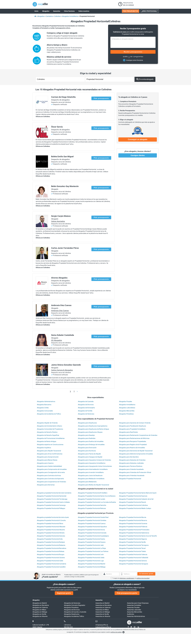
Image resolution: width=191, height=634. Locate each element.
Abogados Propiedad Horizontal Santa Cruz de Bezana (96, 496)
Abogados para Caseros (45, 463)
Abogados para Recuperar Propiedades (132, 441)
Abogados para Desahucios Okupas (90, 432)
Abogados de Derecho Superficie (48, 435)
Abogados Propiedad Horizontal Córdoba (92, 520)
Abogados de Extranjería (86, 408)
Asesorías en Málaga (103, 612)
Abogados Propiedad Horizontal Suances (133, 496)
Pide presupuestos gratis (127, 593)
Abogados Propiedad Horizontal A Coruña (51, 520)
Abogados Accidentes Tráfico (74, 616)
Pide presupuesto (101, 98)
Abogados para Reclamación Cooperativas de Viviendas (138, 435)
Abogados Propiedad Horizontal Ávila (50, 539)
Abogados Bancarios (44, 404)
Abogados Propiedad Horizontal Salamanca (134, 533)
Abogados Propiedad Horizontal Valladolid (133, 557)
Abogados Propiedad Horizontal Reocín (132, 502)
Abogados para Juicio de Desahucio (90, 475)
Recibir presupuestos (133, 52)
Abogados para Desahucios (87, 423)
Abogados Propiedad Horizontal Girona (91, 530)
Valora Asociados (58, 221)
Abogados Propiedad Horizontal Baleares (51, 545)
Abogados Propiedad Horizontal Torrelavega (52, 499)
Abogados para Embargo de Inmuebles (91, 444)
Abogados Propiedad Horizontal (130, 478)
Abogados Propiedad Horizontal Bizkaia (50, 551)
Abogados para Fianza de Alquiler (89, 454)
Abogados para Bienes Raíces (47, 460)
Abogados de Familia (85, 411)
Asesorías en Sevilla (102, 614)
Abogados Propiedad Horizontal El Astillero (92, 493)
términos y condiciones (127, 578)
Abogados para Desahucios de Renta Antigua (93, 429)
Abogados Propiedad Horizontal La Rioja (92, 548)
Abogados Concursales (45, 411)
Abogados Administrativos (46, 401)
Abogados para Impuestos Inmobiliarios (91, 463)
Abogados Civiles (43, 408)
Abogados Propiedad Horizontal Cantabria (51, 564)
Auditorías (130, 614)
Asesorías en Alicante (103, 616)
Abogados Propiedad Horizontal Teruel (132, 548)
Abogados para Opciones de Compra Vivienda (134, 423)
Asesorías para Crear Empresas (138, 603)
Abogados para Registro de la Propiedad (133, 444)
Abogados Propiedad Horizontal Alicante (51, 530)
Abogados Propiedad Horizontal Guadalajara (93, 536)
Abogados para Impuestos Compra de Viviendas (94, 460)
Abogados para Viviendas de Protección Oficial (135, 472)
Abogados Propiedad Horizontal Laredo (91, 499)
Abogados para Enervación (87, 447)
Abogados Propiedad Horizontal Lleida (91, 557)
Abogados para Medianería (87, 482)
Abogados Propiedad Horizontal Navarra (133, 520)
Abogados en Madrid (39, 603)
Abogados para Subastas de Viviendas (132, 460)
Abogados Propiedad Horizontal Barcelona (51, 548)
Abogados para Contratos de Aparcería (50, 478)
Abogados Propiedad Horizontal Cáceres (51, 557)
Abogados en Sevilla (39, 614)
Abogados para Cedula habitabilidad (49, 466)
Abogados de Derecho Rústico (47, 432)
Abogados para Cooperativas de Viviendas (51, 482)
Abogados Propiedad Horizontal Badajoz (51, 542)
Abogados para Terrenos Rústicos (130, 466)
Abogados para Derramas (46, 485)
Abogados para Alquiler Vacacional (49, 451)
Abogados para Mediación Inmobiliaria (91, 478)
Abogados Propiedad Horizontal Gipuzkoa (92, 526)
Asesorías (99, 600)
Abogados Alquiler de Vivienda (47, 423)
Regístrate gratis (64, 593)
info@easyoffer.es (102, 625)
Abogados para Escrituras (87, 451)
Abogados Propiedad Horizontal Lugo (91, 561)
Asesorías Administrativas (136, 616)
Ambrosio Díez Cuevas (60, 311)
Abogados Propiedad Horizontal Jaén (91, 545)
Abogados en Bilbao (39, 610)
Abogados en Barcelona (40, 605)
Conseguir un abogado (137, 139)
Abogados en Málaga (39, 612)
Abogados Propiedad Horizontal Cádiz (50, 561)
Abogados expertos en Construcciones (50, 444)
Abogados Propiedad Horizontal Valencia (133, 554)
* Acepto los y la (131, 578)
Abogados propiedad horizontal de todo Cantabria (54, 493)
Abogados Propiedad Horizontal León (91, 554)
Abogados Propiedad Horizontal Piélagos (51, 508)
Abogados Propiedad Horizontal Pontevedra (134, 530)
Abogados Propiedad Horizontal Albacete (51, 526)
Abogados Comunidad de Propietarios (50, 429)
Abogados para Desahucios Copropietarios (92, 426)
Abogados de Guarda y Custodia (75, 612)
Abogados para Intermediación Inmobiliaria (93, 469)
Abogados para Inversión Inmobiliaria (91, 472)
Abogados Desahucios (71, 614)
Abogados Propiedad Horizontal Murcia (132, 517)
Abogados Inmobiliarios (127, 404)
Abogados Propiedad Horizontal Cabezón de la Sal (136, 499)
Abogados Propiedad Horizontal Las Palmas (93, 551)
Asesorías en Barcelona (104, 605)
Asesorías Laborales (134, 610)
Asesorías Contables (134, 605)
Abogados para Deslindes (86, 438)
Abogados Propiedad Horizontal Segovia (133, 539)
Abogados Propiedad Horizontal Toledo (132, 551)
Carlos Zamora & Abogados (62, 370)
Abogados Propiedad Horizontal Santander (51, 496)
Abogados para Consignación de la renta (51, 472)
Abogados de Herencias (86, 414)
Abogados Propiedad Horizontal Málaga (91, 567)
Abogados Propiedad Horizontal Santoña (92, 505)
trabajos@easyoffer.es (103, 627)
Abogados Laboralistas (127, 408)
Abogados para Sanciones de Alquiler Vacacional (135, 451)
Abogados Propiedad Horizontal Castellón (51, 567)
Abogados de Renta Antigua (46, 441)
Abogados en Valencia (40, 607)
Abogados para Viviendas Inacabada (131, 475)
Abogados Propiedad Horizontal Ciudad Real (93, 517)
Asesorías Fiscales (133, 607)
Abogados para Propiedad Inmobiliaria (132, 429)
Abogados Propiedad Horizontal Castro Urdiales (53, 502)
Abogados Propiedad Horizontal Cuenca (91, 523)
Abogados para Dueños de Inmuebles (90, 441)
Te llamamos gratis (146, 573)
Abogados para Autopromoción (48, 457)
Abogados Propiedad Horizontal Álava (50, 523)
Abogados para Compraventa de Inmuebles (52, 469)
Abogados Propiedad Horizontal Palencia (133, 526)
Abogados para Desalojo (86, 435)
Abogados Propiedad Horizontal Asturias (51, 536)
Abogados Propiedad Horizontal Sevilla (132, 542)
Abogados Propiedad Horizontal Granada (92, 533)
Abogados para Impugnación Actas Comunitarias (95, 466)
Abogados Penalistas (126, 414)
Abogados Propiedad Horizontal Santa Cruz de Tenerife (138, 536)
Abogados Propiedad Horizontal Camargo (51, 505)
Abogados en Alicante (39, 616)
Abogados (36, 600)
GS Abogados (56, 340)
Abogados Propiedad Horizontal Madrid (91, 564)
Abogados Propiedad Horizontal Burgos (50, 554)
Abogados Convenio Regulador (74, 605)
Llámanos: (67, 625)
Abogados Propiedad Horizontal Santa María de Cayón (138, 493)
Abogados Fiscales (125, 401)
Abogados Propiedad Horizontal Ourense (133, 523)
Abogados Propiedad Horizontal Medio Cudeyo (135, 508)
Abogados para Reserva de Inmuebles (132, 447)
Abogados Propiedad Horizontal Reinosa (92, 508)
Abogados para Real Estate (128, 432)
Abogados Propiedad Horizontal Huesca (91, 542)
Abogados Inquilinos (44, 447)
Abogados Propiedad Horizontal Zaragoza (133, 564)
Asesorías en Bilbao (102, 610)
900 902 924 (68, 627)
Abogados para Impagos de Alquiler (90, 457)
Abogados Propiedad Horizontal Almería (50, 533)
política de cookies (116, 632)
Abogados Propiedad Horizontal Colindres (133, 505)
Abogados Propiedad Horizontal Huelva (91, 539)
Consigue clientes (138, 155)
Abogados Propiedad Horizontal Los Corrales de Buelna (97, 502)
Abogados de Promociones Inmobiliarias (51, 438)
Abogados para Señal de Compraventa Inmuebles (136, 454)
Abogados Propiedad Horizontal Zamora (133, 561)
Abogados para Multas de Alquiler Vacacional (93, 485)
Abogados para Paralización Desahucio (132, 426)
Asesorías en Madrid (102, 603)
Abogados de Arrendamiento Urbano (49, 426)
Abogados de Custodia (86, 401)
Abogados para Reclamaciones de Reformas (134, 438)
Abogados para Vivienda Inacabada (131, 469)
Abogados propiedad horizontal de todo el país (53, 517)
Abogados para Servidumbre (129, 457)
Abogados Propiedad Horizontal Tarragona (134, 545)
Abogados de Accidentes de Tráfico (49, 414)
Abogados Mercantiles (126, 411)
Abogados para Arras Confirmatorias (49, 454)
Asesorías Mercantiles (134, 612)
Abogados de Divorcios (86, 404)
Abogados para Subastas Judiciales (131, 463)
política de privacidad (143, 578)
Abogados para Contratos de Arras (49, 475)
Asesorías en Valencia (103, 607)
